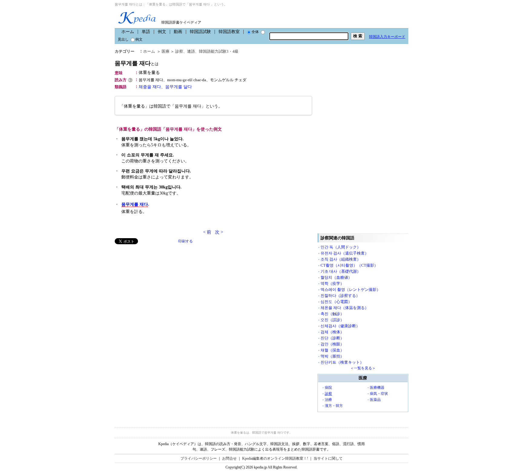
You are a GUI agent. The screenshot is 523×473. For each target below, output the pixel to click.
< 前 (207, 232)
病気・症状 (379, 393)
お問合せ (229, 458)
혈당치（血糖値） (336, 277)
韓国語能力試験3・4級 (218, 51)
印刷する (185, 241)
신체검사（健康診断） (340, 326)
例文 (162, 31)
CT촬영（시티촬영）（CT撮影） (349, 265)
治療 (328, 400)
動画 (178, 31)
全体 (255, 32)
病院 (328, 387)
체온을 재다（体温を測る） (345, 307)
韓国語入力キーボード (387, 37)
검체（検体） (332, 332)
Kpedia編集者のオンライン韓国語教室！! (275, 458)
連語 (191, 51)
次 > (219, 232)
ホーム (127, 31)
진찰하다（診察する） (340, 295)
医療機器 (377, 387)
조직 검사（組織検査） (341, 259)
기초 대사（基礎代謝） (341, 271)
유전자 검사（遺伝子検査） (345, 253)
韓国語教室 (229, 31)
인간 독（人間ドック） (341, 247)
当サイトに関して (328, 458)
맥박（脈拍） (332, 356)
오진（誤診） (332, 320)
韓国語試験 (200, 31)
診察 (179, 51)
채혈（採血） (332, 350)
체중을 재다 (150, 87)
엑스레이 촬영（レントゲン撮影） (350, 289)
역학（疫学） (332, 283)
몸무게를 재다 (137, 63)
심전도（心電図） (336, 301)
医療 (165, 51)
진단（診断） (332, 338)
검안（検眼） (332, 344)
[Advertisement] (160, 287)
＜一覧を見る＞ (363, 368)
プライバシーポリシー (198, 458)
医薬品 (375, 400)
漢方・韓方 (334, 406)
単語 (146, 31)
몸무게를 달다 (178, 87)
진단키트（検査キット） (342, 362)
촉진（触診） (332, 313)
